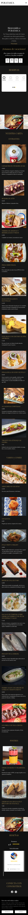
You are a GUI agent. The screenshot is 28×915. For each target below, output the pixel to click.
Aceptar (21, 911)
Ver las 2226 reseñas (14, 848)
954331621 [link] (14, 44)
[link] (7, 3)
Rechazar (7, 911)
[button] (26, 2)
